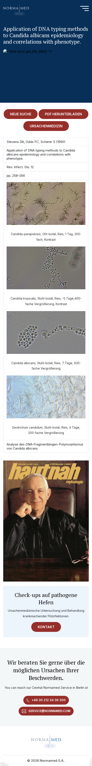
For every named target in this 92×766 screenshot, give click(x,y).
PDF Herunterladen (63, 114)
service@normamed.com (49, 711)
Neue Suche (20, 114)
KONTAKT (46, 627)
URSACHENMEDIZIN (46, 126)
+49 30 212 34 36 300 (48, 700)
